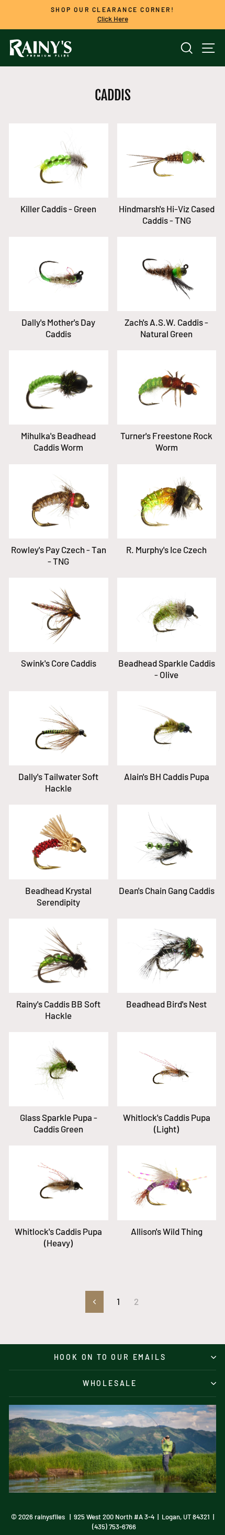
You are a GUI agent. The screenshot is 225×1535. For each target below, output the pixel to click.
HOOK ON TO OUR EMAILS (110, 1357)
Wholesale (110, 1383)
